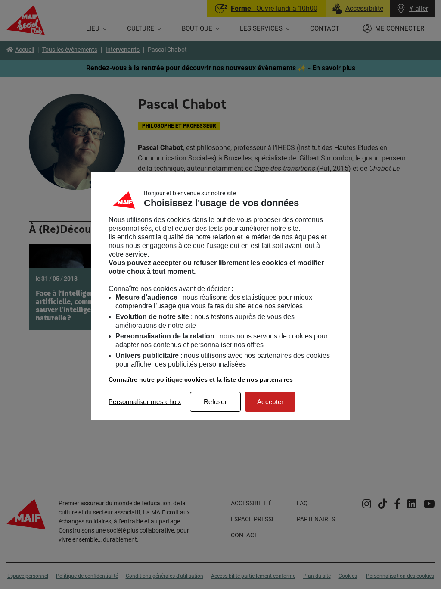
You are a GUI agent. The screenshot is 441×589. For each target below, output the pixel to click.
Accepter (270, 401)
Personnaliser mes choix (145, 401)
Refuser (215, 401)
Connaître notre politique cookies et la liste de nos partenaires (201, 379)
